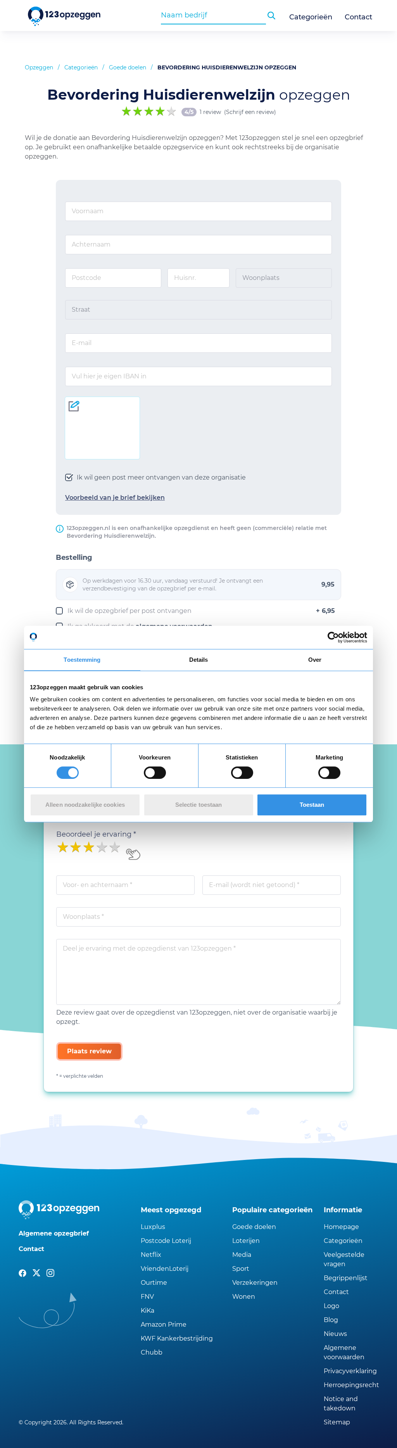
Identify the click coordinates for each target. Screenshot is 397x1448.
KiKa (147, 1310)
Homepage (341, 1227)
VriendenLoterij (164, 1268)
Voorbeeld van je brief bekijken (115, 497)
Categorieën (310, 17)
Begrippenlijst (346, 1278)
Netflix (151, 1254)
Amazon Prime (163, 1324)
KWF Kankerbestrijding (177, 1338)
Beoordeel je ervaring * (96, 834)
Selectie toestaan (198, 804)
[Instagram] (50, 1273)
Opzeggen (39, 67)
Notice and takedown (341, 1403)
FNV (147, 1296)
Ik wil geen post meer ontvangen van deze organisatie (161, 477)
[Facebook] (22, 1273)
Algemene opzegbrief (54, 1233)
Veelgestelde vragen (344, 1259)
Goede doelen (127, 67)
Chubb (151, 1352)
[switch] (155, 772)
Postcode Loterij (166, 1240)
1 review (210, 112)
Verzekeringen (255, 1282)
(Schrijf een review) (250, 112)
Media (241, 1254)
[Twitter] (36, 1273)
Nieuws (335, 1334)
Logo (331, 1306)
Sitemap (337, 1422)
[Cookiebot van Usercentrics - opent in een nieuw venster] (333, 637)
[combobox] (213, 15)
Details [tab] (198, 659)
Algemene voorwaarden (344, 1352)
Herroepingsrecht (351, 1385)
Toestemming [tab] (82, 659)
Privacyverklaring (350, 1371)
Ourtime (154, 1282)
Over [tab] (314, 659)
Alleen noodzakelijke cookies (85, 804)
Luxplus (153, 1227)
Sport (240, 1268)
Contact (358, 17)
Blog (331, 1320)
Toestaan (312, 804)
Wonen (243, 1296)
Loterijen (246, 1240)
